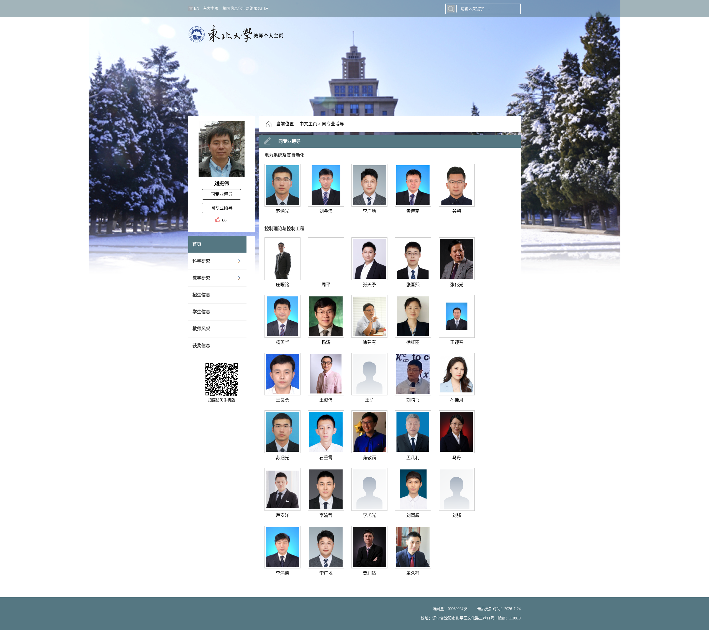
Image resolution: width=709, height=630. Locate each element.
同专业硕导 (221, 207)
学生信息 (201, 311)
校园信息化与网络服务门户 (245, 8)
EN (196, 8)
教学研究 (201, 278)
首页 (196, 244)
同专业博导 (221, 194)
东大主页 (211, 8)
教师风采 (201, 328)
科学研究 (201, 261)
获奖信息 (201, 345)
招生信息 (201, 295)
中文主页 (308, 123)
